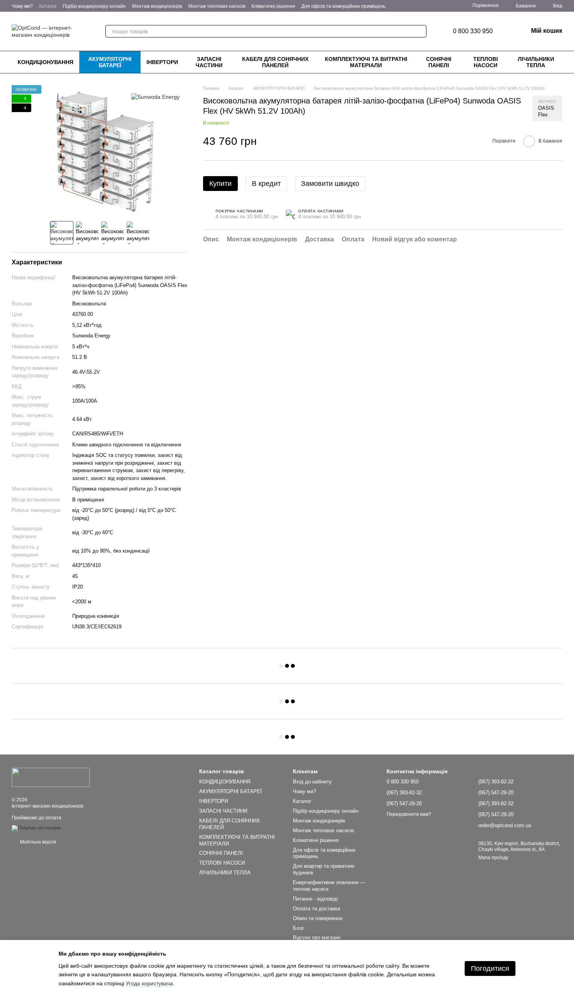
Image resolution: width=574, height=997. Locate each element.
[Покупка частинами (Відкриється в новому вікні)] (36, 828)
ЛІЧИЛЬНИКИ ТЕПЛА (536, 62)
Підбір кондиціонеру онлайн (94, 6)
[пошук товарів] (420, 31)
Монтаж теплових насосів (216, 6)
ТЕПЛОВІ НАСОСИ (485, 62)
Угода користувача (149, 983)
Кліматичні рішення (273, 6)
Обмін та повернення (317, 918)
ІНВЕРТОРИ (162, 62)
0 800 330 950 (473, 31)
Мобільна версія (37, 842)
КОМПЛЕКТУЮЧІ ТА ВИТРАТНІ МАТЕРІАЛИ (366, 62)
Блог (298, 928)
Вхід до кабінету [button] (312, 782)
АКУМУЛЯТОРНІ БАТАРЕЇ (110, 62)
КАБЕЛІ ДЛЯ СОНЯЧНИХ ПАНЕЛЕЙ (275, 62)
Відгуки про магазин (316, 937)
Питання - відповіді (315, 899)
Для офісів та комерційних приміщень (343, 6)
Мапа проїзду (493, 857)
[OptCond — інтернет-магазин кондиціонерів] (51, 777)
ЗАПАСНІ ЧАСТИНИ (209, 62)
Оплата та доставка (316, 908)
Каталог (48, 6)
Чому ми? (22, 6)
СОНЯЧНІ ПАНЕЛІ (438, 62)
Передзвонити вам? (409, 814)
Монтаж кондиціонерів (157, 6)
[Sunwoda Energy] (155, 96)
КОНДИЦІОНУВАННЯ (45, 62)
